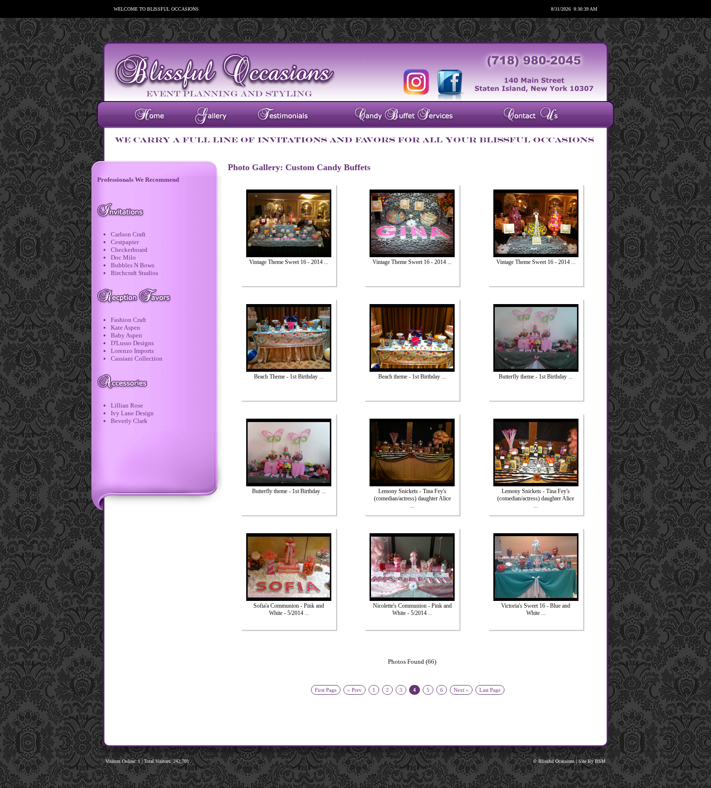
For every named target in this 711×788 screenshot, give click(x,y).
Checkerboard (129, 249)
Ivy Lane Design (132, 413)
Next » (461, 690)
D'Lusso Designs (132, 343)
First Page (326, 690)
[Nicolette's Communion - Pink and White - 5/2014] (412, 566)
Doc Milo (123, 257)
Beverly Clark (129, 420)
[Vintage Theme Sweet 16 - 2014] (289, 222)
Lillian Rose (127, 405)
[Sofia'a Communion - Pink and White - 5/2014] (289, 566)
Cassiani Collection (137, 358)
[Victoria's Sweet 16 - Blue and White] (536, 566)
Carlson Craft (128, 234)
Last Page (490, 690)
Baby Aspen (126, 335)
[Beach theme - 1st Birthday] (412, 337)
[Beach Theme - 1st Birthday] (289, 337)
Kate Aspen (125, 327)
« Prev (354, 690)
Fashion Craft (128, 319)
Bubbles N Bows (132, 265)
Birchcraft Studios (134, 273)
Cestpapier (125, 242)
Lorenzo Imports (132, 350)
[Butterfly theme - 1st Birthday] (536, 337)
